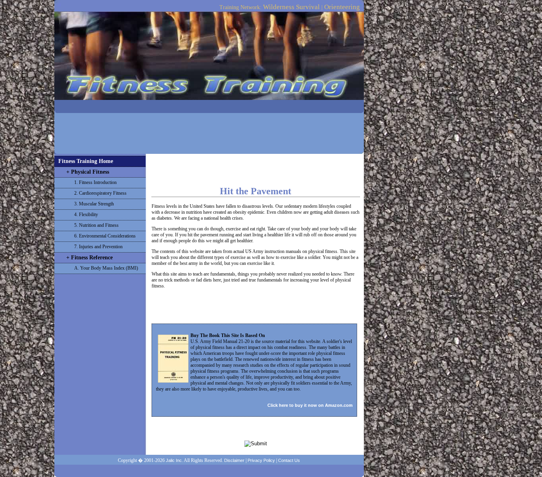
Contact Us (289, 460)
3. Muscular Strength (94, 204)
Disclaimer (234, 460)
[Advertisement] (209, 131)
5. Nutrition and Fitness (96, 225)
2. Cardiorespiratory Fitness (100, 193)
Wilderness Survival (291, 7)
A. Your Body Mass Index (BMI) (106, 268)
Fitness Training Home (85, 161)
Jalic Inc (174, 460)
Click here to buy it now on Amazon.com (310, 405)
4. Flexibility (86, 214)
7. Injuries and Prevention (98, 246)
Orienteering (342, 7)
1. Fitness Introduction (95, 182)
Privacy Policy (261, 460)
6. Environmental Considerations (105, 236)
